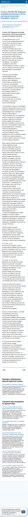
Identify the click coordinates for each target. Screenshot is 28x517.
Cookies (13, 514)
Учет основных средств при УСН (12, 465)
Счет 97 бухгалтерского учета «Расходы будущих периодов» (11, 451)
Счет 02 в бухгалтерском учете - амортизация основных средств (12, 407)
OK (23, 511)
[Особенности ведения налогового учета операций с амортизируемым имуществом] (4, 370)
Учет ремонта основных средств (12, 384)
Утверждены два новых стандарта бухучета (13, 422)
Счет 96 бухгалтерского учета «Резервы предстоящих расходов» (13, 433)
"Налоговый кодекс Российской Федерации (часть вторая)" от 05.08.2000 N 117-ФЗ (11, 26)
